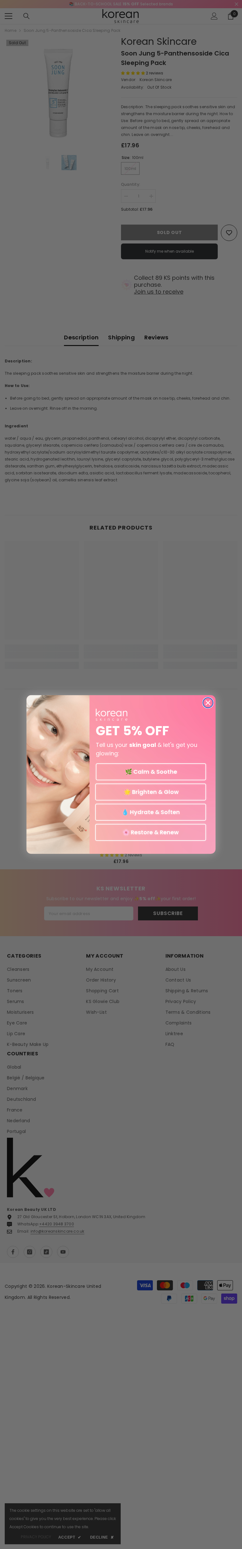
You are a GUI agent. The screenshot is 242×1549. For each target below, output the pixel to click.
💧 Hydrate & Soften (151, 812)
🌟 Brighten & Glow (151, 792)
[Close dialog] (208, 703)
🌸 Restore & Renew (151, 832)
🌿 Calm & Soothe (151, 772)
